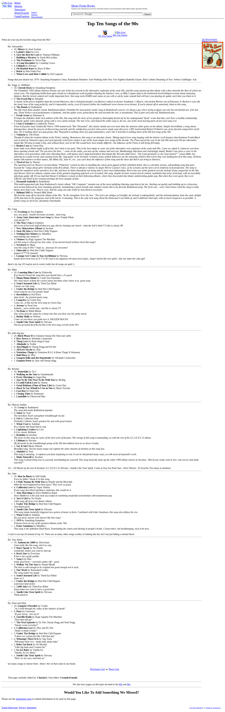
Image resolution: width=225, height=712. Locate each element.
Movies (18, 6)
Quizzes (34, 15)
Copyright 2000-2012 (196, 708)
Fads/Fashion (21, 16)
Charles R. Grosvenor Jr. (213, 708)
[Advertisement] (57, 20)
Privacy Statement (27, 707)
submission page (24, 699)
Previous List (97, 669)
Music (17, 3)
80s (120, 684)
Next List (114, 669)
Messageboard (36, 17)
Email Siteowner (10, 707)
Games (34, 12)
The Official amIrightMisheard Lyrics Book (210, 40)
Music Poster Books (83, 5)
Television (19, 9)
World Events (21, 13)
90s (128, 684)
